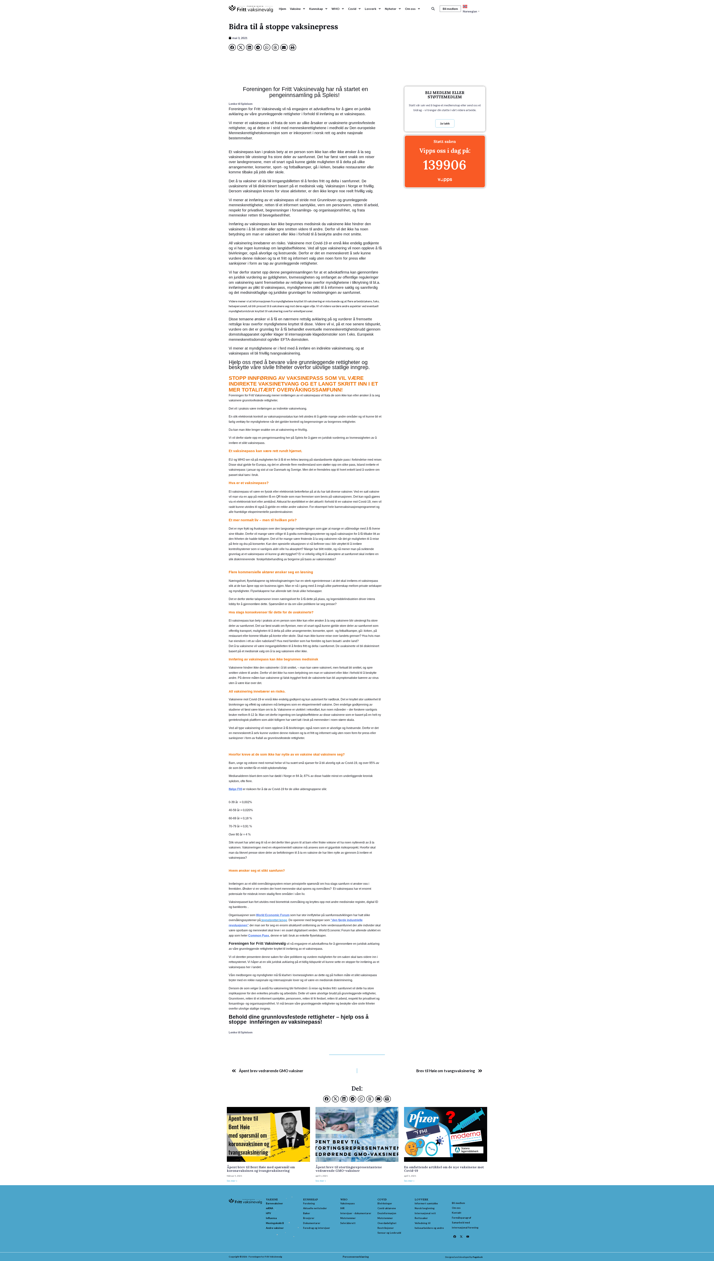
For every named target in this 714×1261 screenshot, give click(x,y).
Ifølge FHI (235, 789)
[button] (433, 9)
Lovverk (370, 8)
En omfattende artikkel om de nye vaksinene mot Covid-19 (444, 1169)
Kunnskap (316, 8)
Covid (352, 8)
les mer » (232, 1180)
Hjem (282, 8)
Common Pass (258, 935)
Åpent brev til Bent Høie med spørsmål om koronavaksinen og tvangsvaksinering (261, 1169)
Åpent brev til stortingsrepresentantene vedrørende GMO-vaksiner (349, 1169)
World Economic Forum (273, 915)
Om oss (410, 8)
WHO (336, 8)
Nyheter (390, 8)
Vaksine (295, 8)
